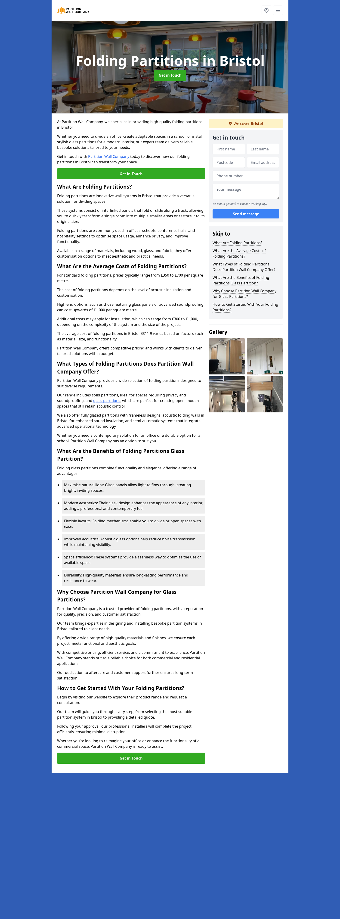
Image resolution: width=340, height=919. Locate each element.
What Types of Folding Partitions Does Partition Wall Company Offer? (244, 267)
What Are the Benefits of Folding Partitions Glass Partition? (241, 280)
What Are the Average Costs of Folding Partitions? (239, 253)
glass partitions (106, 400)
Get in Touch (131, 173)
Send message (246, 214)
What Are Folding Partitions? (237, 242)
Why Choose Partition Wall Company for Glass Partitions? (244, 293)
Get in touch (170, 75)
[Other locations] (266, 10)
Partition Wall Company (108, 156)
